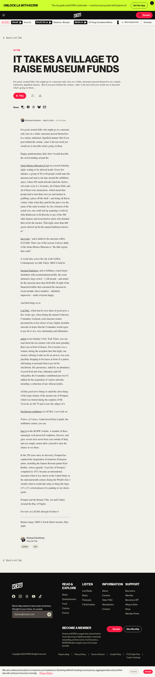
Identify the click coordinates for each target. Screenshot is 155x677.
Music (85, 595)
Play (21, 95)
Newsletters (108, 604)
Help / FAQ (107, 600)
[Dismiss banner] (152, 3)
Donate (146, 15)
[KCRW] (17, 588)
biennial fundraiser (29, 270)
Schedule (148, 22)
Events (65, 613)
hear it (23, 431)
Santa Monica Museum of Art (35, 165)
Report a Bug (63, 654)
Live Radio (87, 591)
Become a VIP (132, 600)
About (105, 591)
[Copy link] (22, 107)
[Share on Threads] (33, 107)
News (65, 594)
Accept (148, 671)
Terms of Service (96, 654)
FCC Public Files (132, 654)
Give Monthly (132, 629)
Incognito (25, 238)
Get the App (139, 5)
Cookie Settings (133, 657)
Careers (106, 595)
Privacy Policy (79, 654)
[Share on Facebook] (28, 107)
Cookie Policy (114, 654)
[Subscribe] (49, 614)
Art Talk (16, 50)
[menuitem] (40, 96)
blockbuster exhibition (31, 411)
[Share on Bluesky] (39, 107)
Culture (25, 547)
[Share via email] (44, 107)
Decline (134, 671)
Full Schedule (88, 604)
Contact (106, 609)
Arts (35, 547)
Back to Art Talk (14, 37)
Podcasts (86, 600)
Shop (127, 609)
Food (64, 603)
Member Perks (132, 613)
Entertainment (69, 599)
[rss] (33, 96)
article (23, 338)
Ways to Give (131, 604)
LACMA (25, 310)
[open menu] (4, 15)
